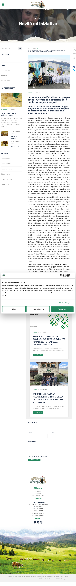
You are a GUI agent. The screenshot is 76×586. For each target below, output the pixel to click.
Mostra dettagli (64, 303)
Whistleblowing (60, 579)
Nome (30, 433)
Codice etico (52, 579)
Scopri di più (38, 355)
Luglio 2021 (5, 184)
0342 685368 (39, 506)
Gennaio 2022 (6, 164)
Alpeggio (38, 493)
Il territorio (38, 491)
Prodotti (4, 75)
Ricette (3, 60)
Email (53, 433)
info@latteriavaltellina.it (38, 510)
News (3, 65)
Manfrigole (15, 146)
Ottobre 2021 (5, 174)
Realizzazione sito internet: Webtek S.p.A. (36, 579)
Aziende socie (6, 70)
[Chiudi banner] (73, 275)
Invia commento (34, 460)
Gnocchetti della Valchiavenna (8, 114)
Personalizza (36, 309)
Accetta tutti (62, 309)
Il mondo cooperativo (38, 495)
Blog (29, 48)
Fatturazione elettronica (48, 576)
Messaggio (32, 441)
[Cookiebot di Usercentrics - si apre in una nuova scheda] (61, 275)
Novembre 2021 (6, 169)
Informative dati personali (18, 579)
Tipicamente (5, 80)
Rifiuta (14, 309)
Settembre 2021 (6, 179)
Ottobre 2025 (5, 158)
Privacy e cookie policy (62, 576)
